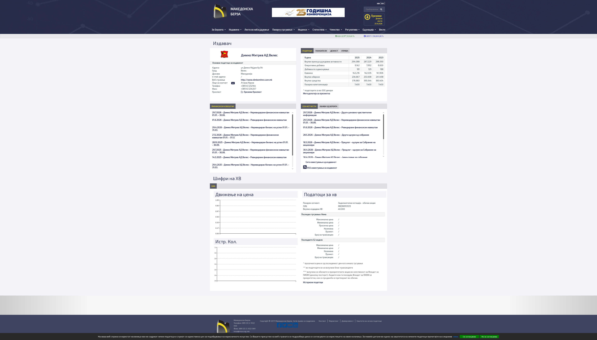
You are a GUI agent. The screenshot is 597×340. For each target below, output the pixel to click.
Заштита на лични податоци (369, 321)
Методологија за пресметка (316, 93)
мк (378, 3)
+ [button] (233, 83)
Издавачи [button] (234, 29)
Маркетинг (334, 321)
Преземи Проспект (253, 92)
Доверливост (348, 321)
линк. (455, 336)
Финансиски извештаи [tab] (222, 106)
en (382, 3)
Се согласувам (469, 336)
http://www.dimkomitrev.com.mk (256, 80)
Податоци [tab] (307, 51)
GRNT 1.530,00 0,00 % (366, 36)
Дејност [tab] (334, 51)
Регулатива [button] (351, 29)
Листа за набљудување (257, 29)
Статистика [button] (318, 29)
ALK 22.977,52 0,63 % (337, 36)
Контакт (322, 321)
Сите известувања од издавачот (321, 162)
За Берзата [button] (218, 29)
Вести (382, 29)
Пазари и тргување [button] (282, 29)
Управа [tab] (344, 51)
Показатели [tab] (321, 51)
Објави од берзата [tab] (328, 106)
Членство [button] (335, 29)
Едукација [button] (368, 29)
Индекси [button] (303, 29)
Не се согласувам (489, 336)
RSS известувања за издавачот (322, 168)
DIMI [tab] (213, 186)
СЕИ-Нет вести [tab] (309, 106)
